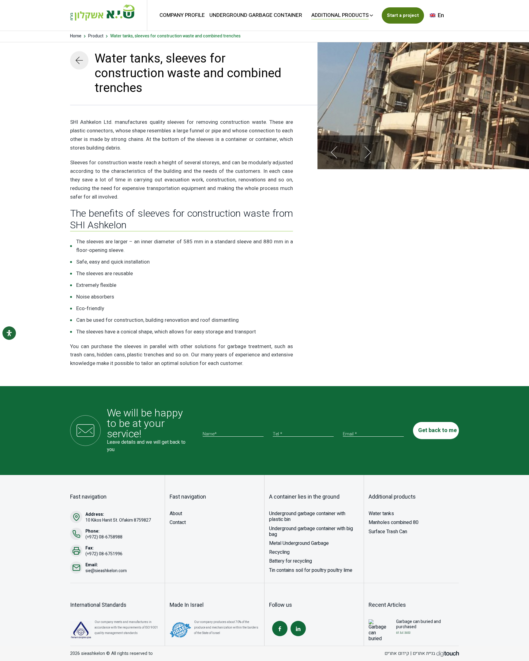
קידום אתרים (397, 653)
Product (95, 36)
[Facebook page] (279, 628)
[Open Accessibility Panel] (9, 333)
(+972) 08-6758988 (103, 537)
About (176, 513)
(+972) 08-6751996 (103, 554)
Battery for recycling (290, 561)
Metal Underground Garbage (299, 543)
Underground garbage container (255, 15)
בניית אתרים (424, 653)
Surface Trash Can (388, 531)
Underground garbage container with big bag (311, 531)
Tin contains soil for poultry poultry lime (310, 570)
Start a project (403, 15)
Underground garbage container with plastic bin (307, 516)
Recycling (279, 552)
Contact (178, 522)
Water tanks (381, 513)
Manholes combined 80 (393, 522)
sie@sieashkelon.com (106, 571)
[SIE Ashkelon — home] (102, 12)
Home (75, 36)
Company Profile (182, 15)
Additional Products (340, 15)
